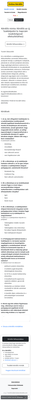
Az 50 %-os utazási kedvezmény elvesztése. (15, 275)
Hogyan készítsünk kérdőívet (15, 370)
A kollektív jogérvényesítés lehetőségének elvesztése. (13, 270)
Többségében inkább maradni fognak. (14, 224)
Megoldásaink (22, 12)
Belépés (11, 20)
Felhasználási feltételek (15, 385)
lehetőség (7, 144)
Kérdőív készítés (22, 9)
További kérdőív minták (15, 365)
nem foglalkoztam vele (12, 155)
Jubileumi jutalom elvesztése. (14, 266)
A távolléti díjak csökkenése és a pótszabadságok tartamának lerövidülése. (15, 295)
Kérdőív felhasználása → (15, 44)
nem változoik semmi (11, 152)
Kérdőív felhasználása (15, 339)
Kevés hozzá (8, 201)
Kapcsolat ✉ (15, 388)
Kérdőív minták (9, 9)
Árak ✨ (15, 15)
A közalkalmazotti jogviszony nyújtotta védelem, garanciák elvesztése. (14, 281)
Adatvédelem (15, 382)
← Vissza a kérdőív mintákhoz (12, 326)
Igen (5, 195)
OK (25, 397)
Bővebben (20, 397)
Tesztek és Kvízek (9, 12)
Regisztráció (19, 20)
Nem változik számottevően (13, 177)
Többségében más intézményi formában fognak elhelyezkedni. (15, 229)
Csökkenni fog (9, 174)
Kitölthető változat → (11, 360)
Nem (6, 198)
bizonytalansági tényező (12, 150)
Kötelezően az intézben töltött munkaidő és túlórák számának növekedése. (15, 288)
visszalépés (8, 147)
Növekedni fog (9, 171)
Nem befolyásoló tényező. (13, 233)
